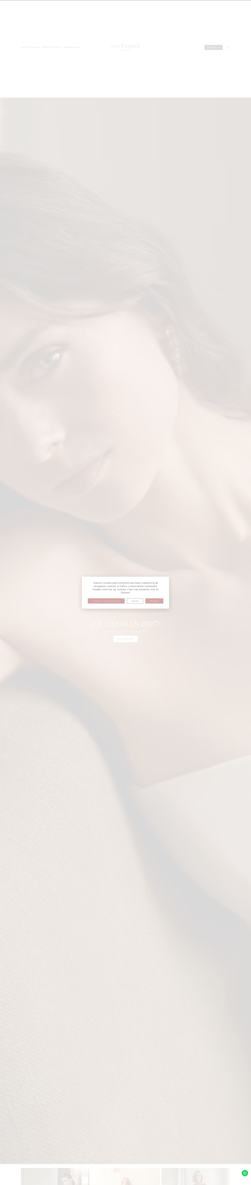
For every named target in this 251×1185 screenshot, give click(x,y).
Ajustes (135, 601)
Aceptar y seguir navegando (106, 601)
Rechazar (154, 601)
